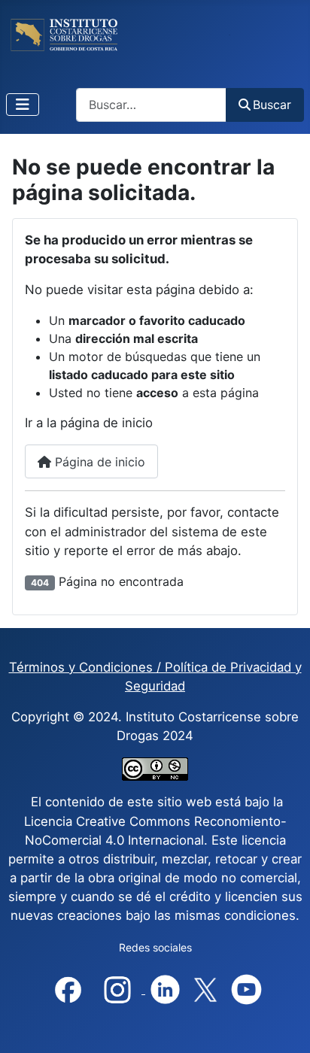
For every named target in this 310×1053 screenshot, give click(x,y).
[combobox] (151, 105)
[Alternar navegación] (22, 104)
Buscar (272, 104)
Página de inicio (98, 461)
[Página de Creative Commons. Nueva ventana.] (155, 768)
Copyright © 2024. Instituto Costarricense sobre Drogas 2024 (155, 726)
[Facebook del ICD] (68, 989)
